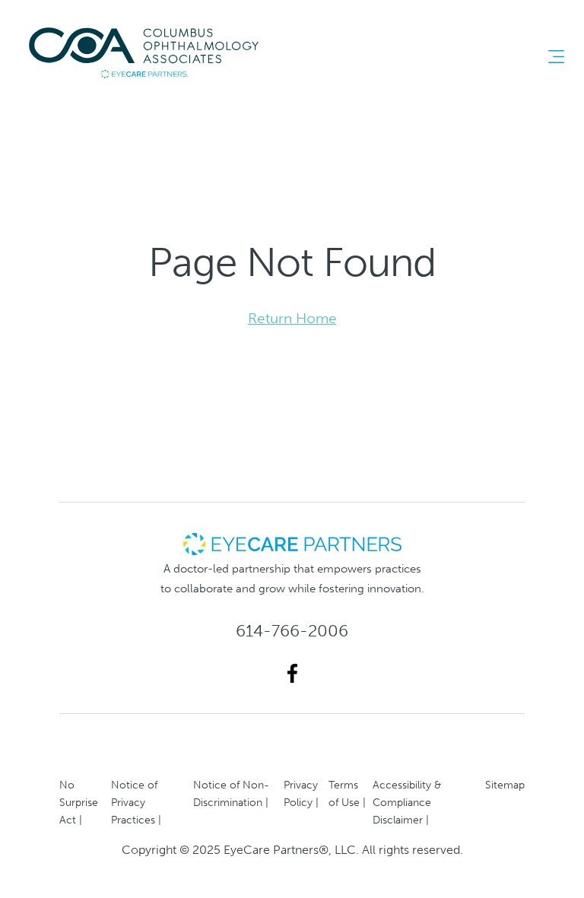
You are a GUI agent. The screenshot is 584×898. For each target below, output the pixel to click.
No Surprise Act (78, 802)
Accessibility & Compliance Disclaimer (407, 802)
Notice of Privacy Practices (134, 802)
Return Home (292, 318)
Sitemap (505, 785)
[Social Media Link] (292, 673)
